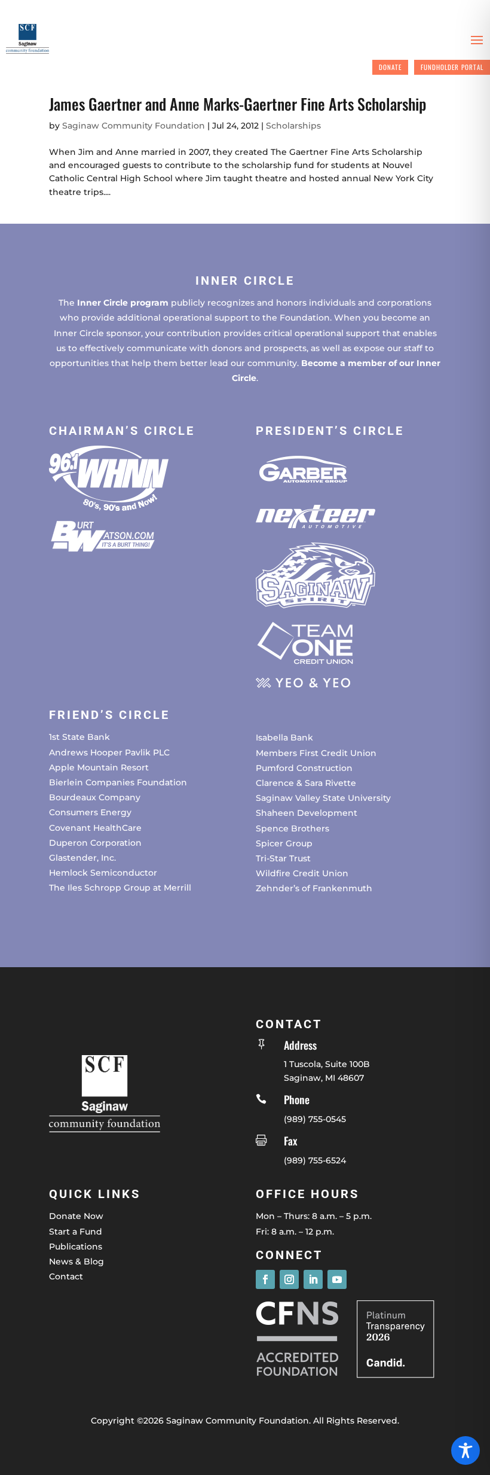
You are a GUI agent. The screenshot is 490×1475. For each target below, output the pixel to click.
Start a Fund (75, 1231)
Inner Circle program (123, 302)
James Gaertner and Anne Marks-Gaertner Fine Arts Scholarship (237, 103)
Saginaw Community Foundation (133, 125)
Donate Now (76, 1216)
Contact (66, 1276)
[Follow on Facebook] (265, 1279)
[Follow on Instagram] (289, 1279)
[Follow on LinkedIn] (313, 1279)
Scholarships (293, 125)
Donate (390, 67)
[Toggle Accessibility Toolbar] (465, 1450)
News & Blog (76, 1261)
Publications (75, 1246)
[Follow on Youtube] (337, 1279)
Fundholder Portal (452, 67)
